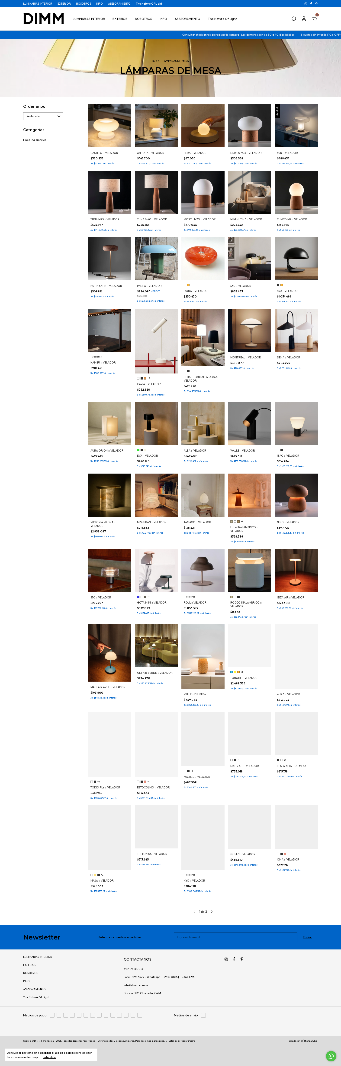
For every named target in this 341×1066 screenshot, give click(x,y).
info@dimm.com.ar (136, 985)
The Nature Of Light (149, 3)
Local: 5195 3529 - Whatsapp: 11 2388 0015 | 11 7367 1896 (159, 977)
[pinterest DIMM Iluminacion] (316, 3)
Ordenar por (35, 106)
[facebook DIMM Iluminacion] (311, 3)
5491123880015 (133, 969)
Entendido (49, 1057)
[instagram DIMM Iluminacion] (306, 3)
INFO (99, 3)
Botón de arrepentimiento (182, 1040)
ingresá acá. (158, 1040)
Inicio (155, 61)
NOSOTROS (83, 3)
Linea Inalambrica (34, 140)
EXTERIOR (64, 3)
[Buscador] (294, 19)
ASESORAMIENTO (119, 3)
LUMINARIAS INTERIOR (37, 3)
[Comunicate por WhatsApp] (331, 1056)
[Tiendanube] (303, 1041)
